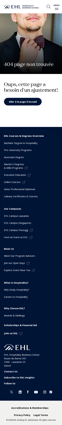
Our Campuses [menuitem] (12, 208)
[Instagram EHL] (44, 391)
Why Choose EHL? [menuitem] (14, 308)
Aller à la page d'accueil (23, 101)
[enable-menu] (57, 9)
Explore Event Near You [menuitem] (17, 270)
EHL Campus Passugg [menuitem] (16, 230)
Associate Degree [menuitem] (14, 157)
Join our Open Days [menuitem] (14, 263)
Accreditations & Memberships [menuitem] (29, 407)
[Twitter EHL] (11, 391)
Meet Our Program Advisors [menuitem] (19, 255)
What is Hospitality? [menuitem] (16, 282)
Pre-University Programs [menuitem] (18, 150)
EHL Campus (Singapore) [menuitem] (17, 222)
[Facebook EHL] (28, 391)
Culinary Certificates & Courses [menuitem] (21, 196)
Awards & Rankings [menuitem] (14, 315)
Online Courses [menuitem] (12, 182)
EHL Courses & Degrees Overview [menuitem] (24, 135)
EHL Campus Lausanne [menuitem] (16, 215)
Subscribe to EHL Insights (19, 377)
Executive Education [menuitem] (15, 174)
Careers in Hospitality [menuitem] (16, 296)
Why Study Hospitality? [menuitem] (16, 289)
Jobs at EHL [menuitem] (11, 333)
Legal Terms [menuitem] (40, 415)
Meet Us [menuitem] (9, 248)
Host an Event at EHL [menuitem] (16, 237)
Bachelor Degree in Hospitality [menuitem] (21, 143)
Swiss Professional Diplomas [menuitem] (19, 189)
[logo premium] (21, 7)
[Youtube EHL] (36, 391)
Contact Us (10, 371)
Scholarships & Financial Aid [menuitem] (20, 325)
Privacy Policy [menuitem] (22, 415)
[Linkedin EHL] (20, 391)
